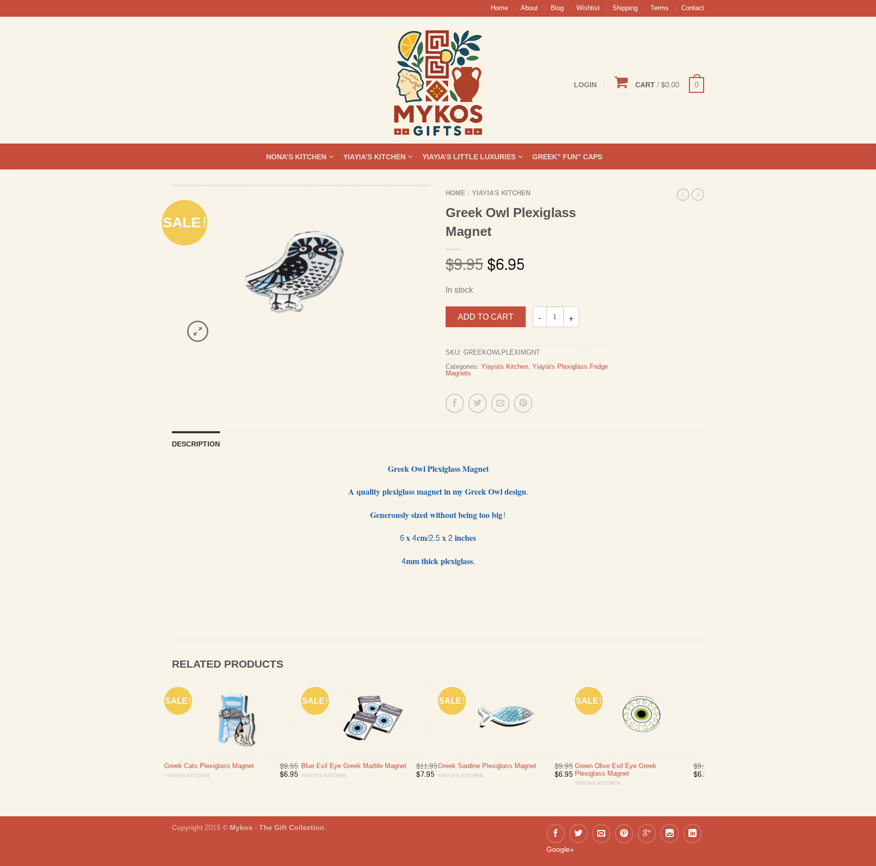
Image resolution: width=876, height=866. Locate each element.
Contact (692, 8)
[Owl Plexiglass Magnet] (301, 271)
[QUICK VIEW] (232, 717)
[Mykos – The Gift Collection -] (438, 80)
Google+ (560, 849)
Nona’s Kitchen (296, 156)
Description (196, 444)
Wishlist (588, 8)
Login (585, 84)
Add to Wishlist (405, 210)
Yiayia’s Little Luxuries (469, 156)
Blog (557, 8)
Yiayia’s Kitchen (374, 156)
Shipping (625, 8)
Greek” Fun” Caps (567, 156)
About (529, 8)
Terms (659, 8)
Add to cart (486, 316)
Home (499, 8)
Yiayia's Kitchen (501, 193)
